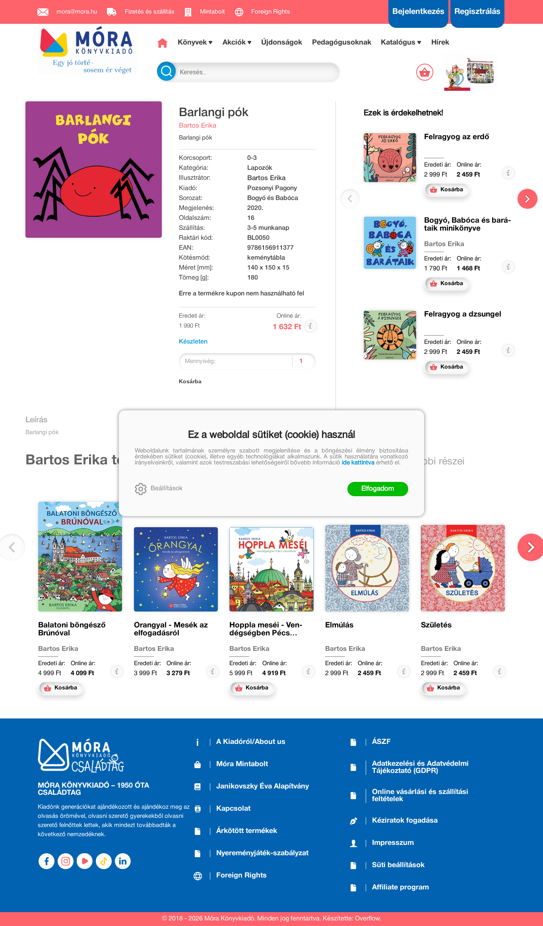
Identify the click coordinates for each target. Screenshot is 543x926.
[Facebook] (46, 861)
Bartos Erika (197, 126)
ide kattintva (358, 463)
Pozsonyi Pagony (272, 188)
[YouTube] (85, 861)
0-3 (252, 158)
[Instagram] (66, 861)
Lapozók (259, 168)
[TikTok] (104, 861)
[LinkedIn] (123, 861)
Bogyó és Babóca (272, 198)
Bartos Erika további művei (114, 460)
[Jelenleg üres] (425, 72)
